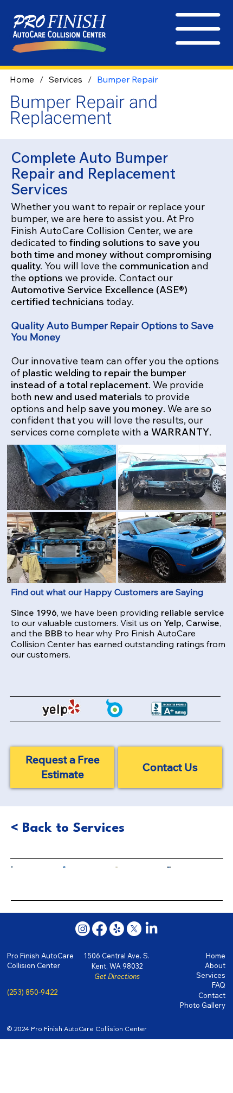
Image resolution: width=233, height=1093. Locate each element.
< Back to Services (68, 828)
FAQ (218, 985)
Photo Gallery (202, 1005)
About (215, 965)
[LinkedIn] (151, 928)
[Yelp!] (116, 928)
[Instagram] (82, 928)
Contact (211, 995)
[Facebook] (99, 928)
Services (210, 975)
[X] (134, 928)
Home (215, 955)
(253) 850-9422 (32, 992)
